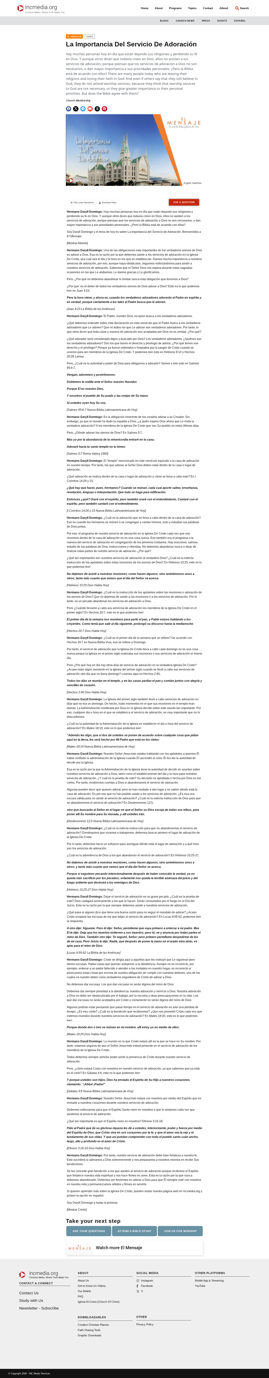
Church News (185, 21)
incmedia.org (41, 7)
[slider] (107, 181)
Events (222, 21)
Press (206, 21)
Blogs (164, 21)
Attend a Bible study (135, 1231)
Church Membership (78, 100)
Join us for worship (180, 1231)
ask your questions (89, 1231)
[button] (68, 108)
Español (240, 21)
